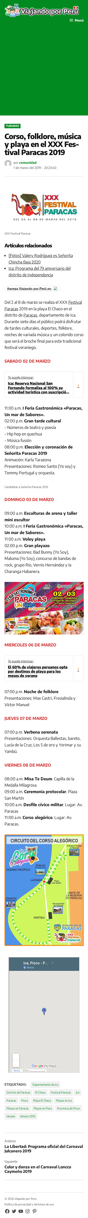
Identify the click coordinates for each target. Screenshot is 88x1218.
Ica (77, 1092)
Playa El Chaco (42, 1100)
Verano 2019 (27, 1116)
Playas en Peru (43, 1108)
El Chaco (40, 1092)
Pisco (24, 1100)
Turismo (12, 126)
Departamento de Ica (45, 1084)
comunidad (28, 162)
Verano (11, 1116)
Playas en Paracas (18, 1108)
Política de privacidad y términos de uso (29, 1204)
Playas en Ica (64, 1100)
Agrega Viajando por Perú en (29, 288)
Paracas (30, 314)
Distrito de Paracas (18, 1092)
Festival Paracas (61, 1092)
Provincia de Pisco (68, 1108)
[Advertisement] (44, 71)
